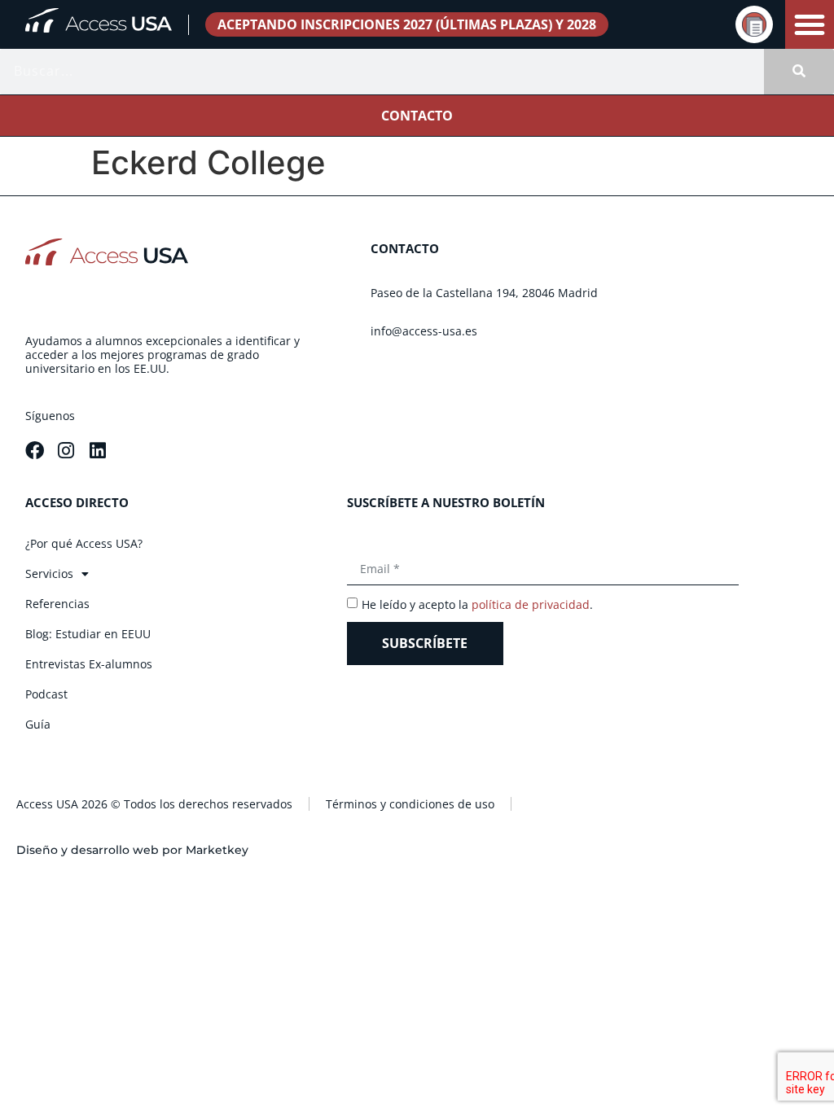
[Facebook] (34, 450)
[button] (809, 24)
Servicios (49, 573)
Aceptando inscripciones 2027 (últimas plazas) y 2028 (406, 24)
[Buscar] (799, 71)
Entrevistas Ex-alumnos (88, 664)
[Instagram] (66, 450)
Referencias (57, 603)
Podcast (46, 694)
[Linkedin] (98, 450)
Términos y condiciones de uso (410, 804)
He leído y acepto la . (477, 604)
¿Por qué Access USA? (84, 543)
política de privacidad (531, 604)
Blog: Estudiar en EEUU (88, 633)
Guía (37, 724)
